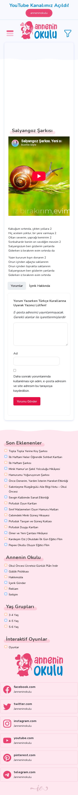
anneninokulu (39, 13)
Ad (15, 353)
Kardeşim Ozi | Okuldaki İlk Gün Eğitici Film (35, 539)
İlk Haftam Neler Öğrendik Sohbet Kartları (35, 457)
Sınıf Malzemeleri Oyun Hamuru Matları (33, 509)
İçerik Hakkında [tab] (39, 286)
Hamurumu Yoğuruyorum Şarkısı (29, 475)
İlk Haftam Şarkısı (20, 463)
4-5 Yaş (14, 621)
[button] (10, 30)
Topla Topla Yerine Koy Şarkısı (28, 451)
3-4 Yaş (14, 615)
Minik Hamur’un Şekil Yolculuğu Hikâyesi (34, 469)
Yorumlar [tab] (17, 286)
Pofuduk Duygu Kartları (23, 527)
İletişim (13, 594)
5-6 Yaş (14, 627)
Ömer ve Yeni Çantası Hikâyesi (28, 533)
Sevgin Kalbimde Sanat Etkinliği (29, 497)
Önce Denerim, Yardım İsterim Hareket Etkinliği (38, 481)
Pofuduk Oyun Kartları (23, 503)
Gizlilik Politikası (19, 571)
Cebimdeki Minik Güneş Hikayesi (29, 515)
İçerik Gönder (17, 583)
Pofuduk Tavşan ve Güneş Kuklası (30, 521)
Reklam (13, 589)
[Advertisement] (39, 83)
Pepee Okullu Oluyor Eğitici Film (29, 545)
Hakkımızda (16, 577)
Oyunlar (14, 647)
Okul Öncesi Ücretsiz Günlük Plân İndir (33, 566)
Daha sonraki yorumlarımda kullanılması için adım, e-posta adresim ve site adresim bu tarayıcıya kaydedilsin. (39, 383)
